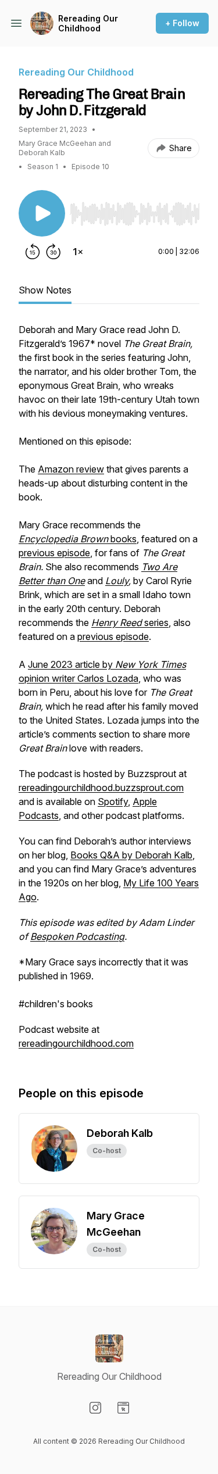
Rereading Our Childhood (88, 23)
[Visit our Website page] (123, 1408)
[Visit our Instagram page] (95, 1408)
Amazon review (71, 469)
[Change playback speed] (78, 252)
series (130, 622)
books (78, 539)
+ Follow (182, 23)
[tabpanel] (109, 692)
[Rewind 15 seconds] (32, 252)
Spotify (113, 801)
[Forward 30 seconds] (53, 252)
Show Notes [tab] (45, 290)
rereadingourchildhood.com (76, 1043)
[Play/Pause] (42, 213)
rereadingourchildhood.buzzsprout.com (101, 787)
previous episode (54, 553)
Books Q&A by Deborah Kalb (131, 855)
